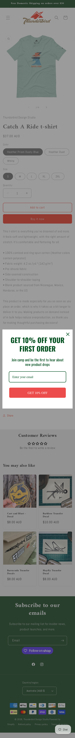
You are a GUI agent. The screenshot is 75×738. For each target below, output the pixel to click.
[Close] (68, 334)
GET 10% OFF (37, 393)
